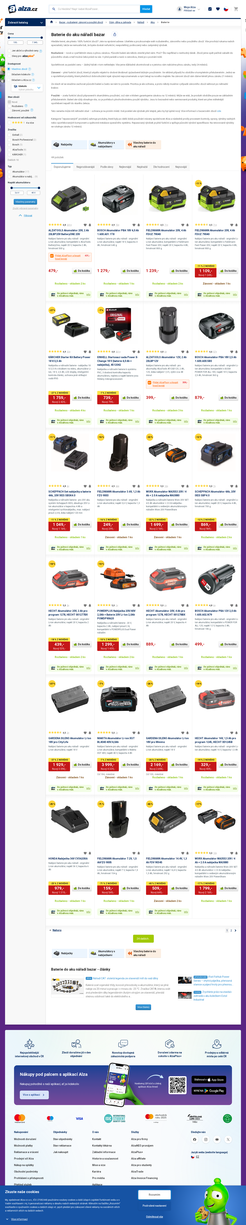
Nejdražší (142, 166)
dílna (89, 978)
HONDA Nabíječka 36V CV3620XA (68, 858)
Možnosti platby (23, 1145)
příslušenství (200, 977)
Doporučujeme (62, 166)
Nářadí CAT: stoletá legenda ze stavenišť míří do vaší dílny (125, 978)
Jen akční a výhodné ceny (25, 50)
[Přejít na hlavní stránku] (23, 9)
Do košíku (84, 270)
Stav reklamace (62, 1145)
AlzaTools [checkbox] (17, 149)
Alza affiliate (138, 1158)
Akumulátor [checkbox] (18, 171)
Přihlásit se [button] (189, 10)
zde (219, 111)
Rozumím (154, 1194)
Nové (14, 102)
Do (42, 37)
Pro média (98, 1178)
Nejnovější (181, 166)
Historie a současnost (105, 1158)
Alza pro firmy (139, 1139)
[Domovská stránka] (51, 22)
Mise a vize (98, 1165)
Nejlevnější (125, 166)
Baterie (165, 22)
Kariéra (96, 1171)
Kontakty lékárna (102, 1145)
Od (9, 37)
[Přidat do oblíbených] (85, 225)
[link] (25, 215)
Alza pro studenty (141, 1165)
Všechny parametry (25, 201)
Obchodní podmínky (26, 1171)
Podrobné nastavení (154, 1205)
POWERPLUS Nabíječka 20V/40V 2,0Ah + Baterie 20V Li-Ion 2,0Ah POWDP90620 (116, 614)
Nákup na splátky (24, 1165)
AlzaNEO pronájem (142, 1145)
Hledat (146, 9)
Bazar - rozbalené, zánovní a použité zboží (81, 22)
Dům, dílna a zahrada (120, 22)
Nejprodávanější (86, 166)
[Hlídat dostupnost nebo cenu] (90, 225)
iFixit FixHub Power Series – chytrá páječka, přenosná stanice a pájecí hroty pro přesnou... (213, 980)
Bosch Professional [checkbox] (22, 139)
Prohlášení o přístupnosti (29, 1178)
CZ (197, 1156)
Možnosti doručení (25, 1139)
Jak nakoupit (60, 1152)
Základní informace (103, 1152)
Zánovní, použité (20, 110)
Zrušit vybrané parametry (25, 208)
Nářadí (140, 22)
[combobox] (94, 9)
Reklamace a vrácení (26, 1152)
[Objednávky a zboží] (210, 9)
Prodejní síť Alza (24, 1158)
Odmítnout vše (154, 1216)
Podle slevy (106, 166)
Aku (153, 22)
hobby (197, 992)
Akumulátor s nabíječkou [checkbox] (23, 176)
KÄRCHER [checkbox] (17, 154)
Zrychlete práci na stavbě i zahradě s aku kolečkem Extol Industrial (213, 995)
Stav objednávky (62, 1139)
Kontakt (96, 1139)
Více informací (19, 1219)
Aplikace (97, 1184)
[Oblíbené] (218, 9)
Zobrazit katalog (18, 22)
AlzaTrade (137, 1171)
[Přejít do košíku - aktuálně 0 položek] (236, 9)
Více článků (143, 1007)
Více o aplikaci (31, 1094)
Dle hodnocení (161, 166)
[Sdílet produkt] (115, 34)
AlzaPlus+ (137, 1152)
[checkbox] (25, 51)
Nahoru (57, 930)
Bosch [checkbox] (15, 144)
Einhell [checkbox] (15, 135)
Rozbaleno (17, 106)
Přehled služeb (23, 1184)
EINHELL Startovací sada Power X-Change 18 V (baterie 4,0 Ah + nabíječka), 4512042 (117, 361)
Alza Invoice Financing (144, 1178)
